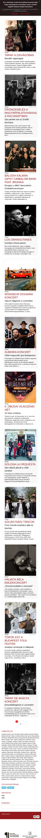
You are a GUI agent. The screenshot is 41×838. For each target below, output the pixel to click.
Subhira (32, 767)
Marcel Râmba (11, 757)
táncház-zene (5, 772)
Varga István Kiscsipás (15, 777)
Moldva (31, 759)
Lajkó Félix (33, 752)
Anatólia (4, 734)
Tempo (7, 52)
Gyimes (35, 748)
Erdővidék (19, 745)
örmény (10, 761)
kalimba (4, 752)
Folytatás (14, 14)
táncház (33, 770)
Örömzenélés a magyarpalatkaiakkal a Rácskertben (21, 113)
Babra (22, 734)
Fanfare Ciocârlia (13, 747)
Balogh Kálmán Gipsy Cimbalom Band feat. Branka (20, 179)
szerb (16, 770)
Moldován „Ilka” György (22, 759)
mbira (18, 757)
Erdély (9, 745)
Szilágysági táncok (19, 521)
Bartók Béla (11, 738)
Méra (21, 757)
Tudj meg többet (25, 14)
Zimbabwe (13, 779)
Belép (4, 787)
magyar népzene (10, 756)
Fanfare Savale (23, 747)
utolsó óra (17, 776)
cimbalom (28, 739)
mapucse (4, 757)
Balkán (27, 734)
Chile (11, 739)
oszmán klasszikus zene (19, 761)
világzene (25, 777)
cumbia (20, 741)
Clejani (4, 741)
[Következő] (20, 724)
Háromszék (21, 750)
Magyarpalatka (20, 756)
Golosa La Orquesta (20, 464)
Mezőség (12, 759)
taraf (11, 772)
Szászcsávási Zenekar (28, 768)
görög (30, 748)
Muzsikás (4, 761)
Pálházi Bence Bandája (8, 763)
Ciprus (33, 739)
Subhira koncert (18, 352)
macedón (27, 754)
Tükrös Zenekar (29, 774)
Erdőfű (14, 745)
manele (34, 756)
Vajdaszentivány (25, 776)
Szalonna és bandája (8, 768)
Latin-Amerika (6, 754)
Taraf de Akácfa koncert (17, 700)
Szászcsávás (18, 768)
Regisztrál (11, 787)
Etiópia (25, 745)
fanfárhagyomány (33, 747)
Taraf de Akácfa (17, 772)
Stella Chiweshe (24, 767)
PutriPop (8, 765)
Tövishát (22, 774)
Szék (13, 770)
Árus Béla (17, 734)
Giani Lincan (12, 748)
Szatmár (4, 770)
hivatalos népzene (30, 750)
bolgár (21, 738)
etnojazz (29, 745)
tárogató (36, 772)
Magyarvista (28, 756)
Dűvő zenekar (14, 743)
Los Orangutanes (18, 239)
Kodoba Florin (25, 752)
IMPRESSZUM (6, 814)
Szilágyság (22, 770)
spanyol (17, 767)
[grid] (37, 816)
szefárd (9, 770)
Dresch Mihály (6, 743)
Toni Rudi (13, 774)
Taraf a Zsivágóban (19, 55)
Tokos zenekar (6, 774)
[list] (34, 816)
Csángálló (9, 741)
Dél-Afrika (25, 741)
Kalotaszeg (10, 752)
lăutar (11, 754)
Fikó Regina (5, 748)
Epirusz (30, 743)
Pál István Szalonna (32, 761)
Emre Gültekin (23, 743)
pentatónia (19, 763)
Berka (16, 738)
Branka (25, 738)
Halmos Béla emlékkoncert (16, 581)
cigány (15, 739)
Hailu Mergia (5, 750)
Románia (11, 767)
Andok (9, 734)
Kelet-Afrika (17, 752)
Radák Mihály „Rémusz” (18, 765)
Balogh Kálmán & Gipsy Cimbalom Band (13, 736)
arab (12, 734)
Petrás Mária (26, 763)
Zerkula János (6, 779)
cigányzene (21, 739)
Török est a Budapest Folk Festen (16, 640)
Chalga (7, 739)
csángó (15, 741)
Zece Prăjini (32, 777)
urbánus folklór (10, 776)
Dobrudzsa (32, 741)
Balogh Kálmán (33, 734)
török (18, 774)
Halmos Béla (13, 750)
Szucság (28, 770)
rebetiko (28, 765)
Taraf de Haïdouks (27, 772)
